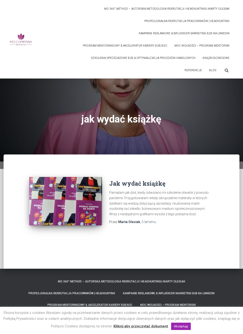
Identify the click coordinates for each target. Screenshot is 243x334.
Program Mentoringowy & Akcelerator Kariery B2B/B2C (125, 45)
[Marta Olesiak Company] (21, 39)
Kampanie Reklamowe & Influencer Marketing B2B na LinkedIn (184, 33)
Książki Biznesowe (216, 58)
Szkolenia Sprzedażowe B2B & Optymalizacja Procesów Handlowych (143, 58)
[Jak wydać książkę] (65, 201)
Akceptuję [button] (181, 326)
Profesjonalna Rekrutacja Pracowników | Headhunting (186, 21)
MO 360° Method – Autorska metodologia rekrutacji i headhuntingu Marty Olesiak (166, 8)
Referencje (193, 70)
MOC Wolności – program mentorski (201, 45)
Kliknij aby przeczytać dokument (140, 326)
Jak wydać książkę (137, 183)
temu (149, 222)
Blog (212, 70)
